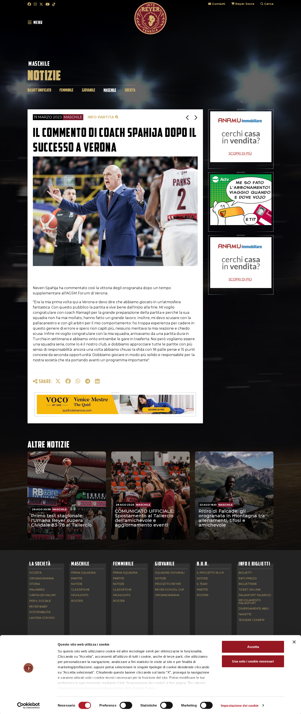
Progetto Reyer (168, 584)
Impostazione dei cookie (239, 705)
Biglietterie (248, 584)
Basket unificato (39, 90)
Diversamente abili (254, 608)
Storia (34, 584)
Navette (245, 614)
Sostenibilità (39, 612)
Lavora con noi (41, 618)
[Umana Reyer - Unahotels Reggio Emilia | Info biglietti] (196, 117)
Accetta (253, 647)
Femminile (66, 90)
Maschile (39, 63)
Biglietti (245, 572)
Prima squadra (83, 572)
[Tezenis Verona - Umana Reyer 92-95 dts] (188, 117)
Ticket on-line (250, 589)
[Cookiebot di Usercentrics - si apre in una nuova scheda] (28, 705)
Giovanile (88, 90)
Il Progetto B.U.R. (210, 572)
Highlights (80, 595)
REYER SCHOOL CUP (169, 589)
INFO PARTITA (101, 117)
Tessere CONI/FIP (252, 620)
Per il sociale (40, 601)
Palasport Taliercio (255, 595)
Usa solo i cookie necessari (253, 661)
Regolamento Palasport (250, 602)
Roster (77, 601)
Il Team (202, 584)
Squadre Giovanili (169, 572)
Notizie (76, 584)
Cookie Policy (144, 688)
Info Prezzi (248, 578)
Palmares (37, 589)
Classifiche (80, 589)
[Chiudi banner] (294, 642)
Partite (76, 578)
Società (130, 90)
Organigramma (41, 578)
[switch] (126, 705)
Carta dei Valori (42, 595)
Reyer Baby (38, 606)
